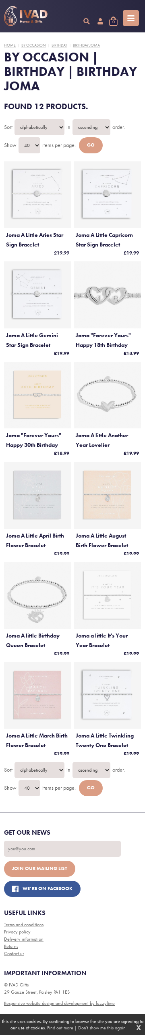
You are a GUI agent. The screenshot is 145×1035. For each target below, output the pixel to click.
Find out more (60, 1028)
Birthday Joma (86, 45)
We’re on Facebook (47, 888)
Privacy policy (17, 932)
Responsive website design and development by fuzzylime (59, 1003)
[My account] (100, 21)
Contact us (14, 953)
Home (10, 45)
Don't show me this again (102, 1028)
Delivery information (24, 939)
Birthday (59, 45)
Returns (11, 946)
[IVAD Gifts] (26, 16)
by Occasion (33, 45)
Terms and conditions (24, 924)
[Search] (86, 21)
